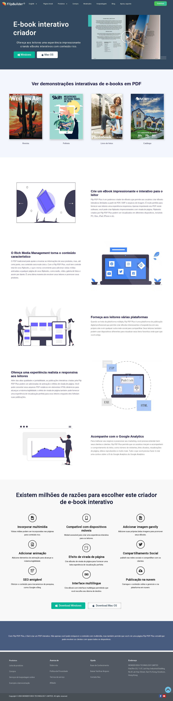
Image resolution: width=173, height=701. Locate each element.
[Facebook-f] (160, 696)
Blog (113, 4)
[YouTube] (164, 696)
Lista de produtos (16, 666)
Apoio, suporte (125, 4)
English (31, 4)
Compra (75, 4)
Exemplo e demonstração (19, 683)
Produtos (61, 4)
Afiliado (53, 683)
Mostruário (87, 4)
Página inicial (48, 4)
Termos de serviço (57, 677)
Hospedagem (102, 4)
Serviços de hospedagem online (22, 677)
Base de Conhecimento (99, 665)
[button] (127, 37)
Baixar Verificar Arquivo (99, 671)
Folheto (66, 143)
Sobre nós (54, 665)
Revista (25, 143)
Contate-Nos (95, 677)
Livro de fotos (107, 143)
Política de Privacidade (59, 671)
